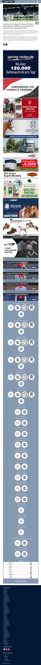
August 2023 (6, 625)
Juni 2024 (5, 615)
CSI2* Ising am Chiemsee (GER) (21, 494)
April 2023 (5, 629)
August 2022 (6, 637)
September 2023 (6, 624)
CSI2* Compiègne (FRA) (21, 527)
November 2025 (6, 598)
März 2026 (5, 594)
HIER (10, 42)
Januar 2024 (6, 620)
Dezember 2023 (6, 621)
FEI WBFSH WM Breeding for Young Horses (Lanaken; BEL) (21, 538)
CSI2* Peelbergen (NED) (21, 505)
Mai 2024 (5, 616)
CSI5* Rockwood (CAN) (21, 418)
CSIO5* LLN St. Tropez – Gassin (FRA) (21, 549)
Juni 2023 (5, 627)
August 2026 (6, 589)
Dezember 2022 (6, 633)
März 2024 (5, 618)
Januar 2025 (6, 608)
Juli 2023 (5, 626)
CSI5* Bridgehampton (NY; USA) (21, 337)
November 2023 (6, 622)
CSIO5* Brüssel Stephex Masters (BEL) (21, 320)
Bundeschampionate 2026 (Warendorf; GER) (21, 303)
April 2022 (5, 641)
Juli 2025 (5, 602)
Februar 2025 (6, 607)
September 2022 (6, 636)
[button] (4, 44)
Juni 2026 (5, 591)
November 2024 (6, 610)
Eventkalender (20, 301)
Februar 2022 (6, 643)
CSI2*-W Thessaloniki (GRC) (21, 473)
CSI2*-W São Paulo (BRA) (21, 484)
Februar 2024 (6, 619)
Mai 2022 (5, 640)
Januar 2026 (6, 596)
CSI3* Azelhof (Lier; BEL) (21, 462)
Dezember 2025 (6, 597)
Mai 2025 (5, 604)
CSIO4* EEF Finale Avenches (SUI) (21, 440)
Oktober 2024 (6, 611)
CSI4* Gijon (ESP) (21, 355)
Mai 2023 (5, 628)
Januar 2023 (6, 632)
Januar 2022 (6, 644)
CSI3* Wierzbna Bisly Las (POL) (21, 372)
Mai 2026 (5, 592)
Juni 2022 (5, 639)
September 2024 (6, 612)
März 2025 (5, 606)
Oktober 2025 (6, 599)
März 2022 (5, 642)
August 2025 (6, 601)
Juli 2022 (5, 638)
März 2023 (5, 630)
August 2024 (6, 613)
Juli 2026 (5, 590)
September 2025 (6, 600)
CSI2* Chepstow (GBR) (21, 407)
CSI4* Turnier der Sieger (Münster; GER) (21, 451)
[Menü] (37, 1)
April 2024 (5, 617)
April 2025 (5, 605)
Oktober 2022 (6, 635)
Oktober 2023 (6, 623)
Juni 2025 (5, 603)
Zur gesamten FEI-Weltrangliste (20, 581)
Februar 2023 (6, 631)
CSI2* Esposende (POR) (21, 516)
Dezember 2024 (6, 609)
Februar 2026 (6, 595)
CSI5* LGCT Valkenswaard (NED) (21, 429)
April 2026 (5, 593)
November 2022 (6, 634)
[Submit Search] (3, 49)
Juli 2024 (5, 614)
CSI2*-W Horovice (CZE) (21, 390)
